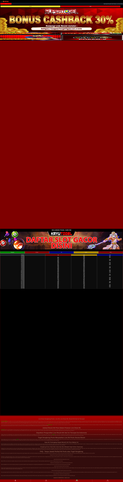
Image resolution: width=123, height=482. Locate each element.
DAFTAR (30, 6)
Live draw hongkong (4, 421)
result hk (53, 434)
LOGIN (90, 6)
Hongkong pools (49, 424)
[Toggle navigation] (1, 1)
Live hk (17, 439)
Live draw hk (3, 429)
